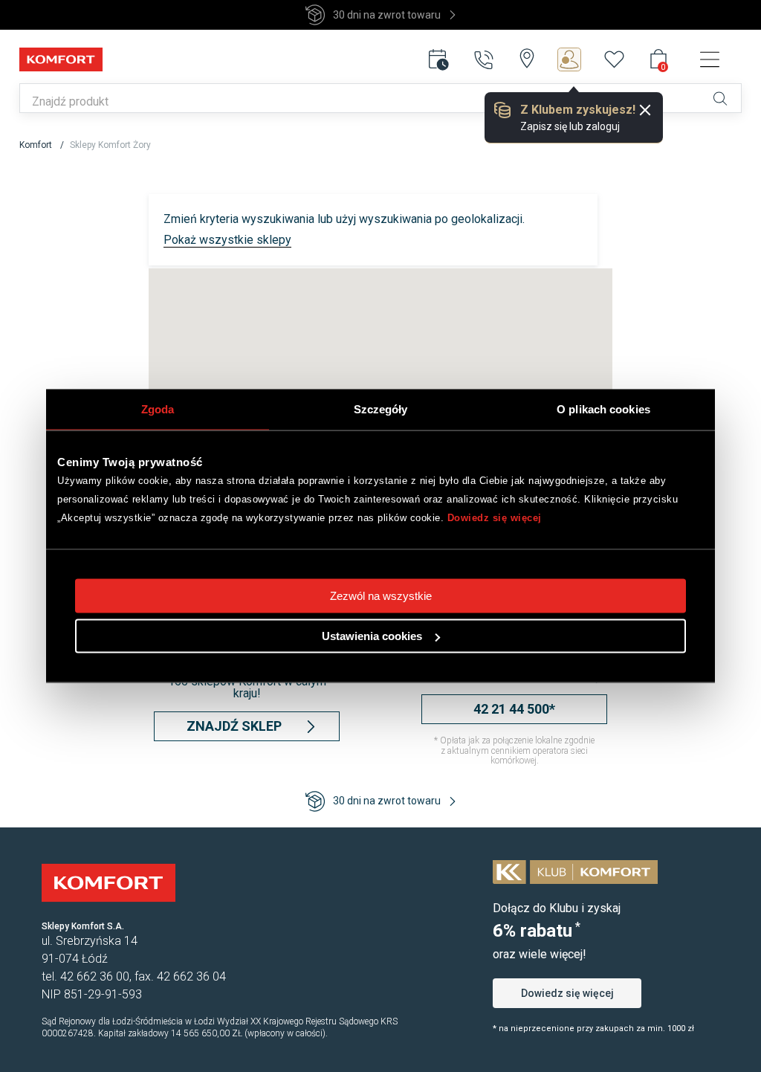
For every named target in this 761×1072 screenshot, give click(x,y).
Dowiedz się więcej (494, 517)
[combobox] (351, 102)
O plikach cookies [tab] (603, 409)
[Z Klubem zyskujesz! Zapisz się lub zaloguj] (580, 59)
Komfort (36, 145)
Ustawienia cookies (372, 636)
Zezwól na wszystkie (381, 596)
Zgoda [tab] (158, 409)
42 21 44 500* (514, 709)
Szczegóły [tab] (381, 409)
